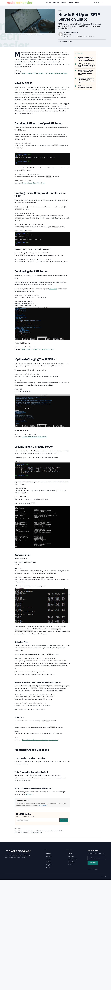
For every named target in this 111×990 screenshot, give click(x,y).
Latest (77, 2)
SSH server (29, 794)
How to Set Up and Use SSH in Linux (33, 183)
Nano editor (53, 289)
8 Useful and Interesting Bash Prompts (34, 437)
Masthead (71, 856)
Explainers (56, 2)
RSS (96, 868)
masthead (39, 832)
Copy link (64, 41)
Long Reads (49, 865)
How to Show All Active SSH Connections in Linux (38, 349)
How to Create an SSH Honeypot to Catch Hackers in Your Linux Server (44, 73)
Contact (70, 865)
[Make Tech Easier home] (19, 2)
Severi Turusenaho (72, 32)
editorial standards (30, 832)
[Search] (102, 2)
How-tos (48, 2)
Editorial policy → (42, 805)
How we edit (91, 36)
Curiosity (70, 2)
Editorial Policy (72, 859)
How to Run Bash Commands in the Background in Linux (40, 740)
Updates (63, 2)
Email (70, 41)
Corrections (71, 862)
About (70, 853)
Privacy (103, 876)
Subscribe (96, 2)
